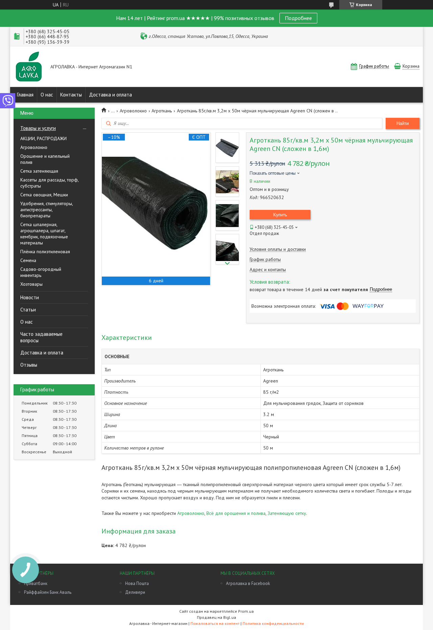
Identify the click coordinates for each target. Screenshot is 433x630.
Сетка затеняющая (39, 171)
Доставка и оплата (110, 94)
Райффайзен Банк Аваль (47, 592)
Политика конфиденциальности (273, 623)
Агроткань (162, 111)
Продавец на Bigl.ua (216, 617)
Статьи (28, 309)
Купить (280, 215)
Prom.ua (246, 611)
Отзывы (28, 365)
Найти (402, 123)
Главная (25, 94)
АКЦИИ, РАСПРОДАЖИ (43, 138)
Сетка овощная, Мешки (44, 195)
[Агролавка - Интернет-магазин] (29, 67)
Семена (28, 260)
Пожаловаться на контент (215, 623)
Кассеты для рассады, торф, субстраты (49, 183)
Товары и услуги (38, 128)
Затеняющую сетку (287, 513)
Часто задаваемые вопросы (41, 337)
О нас (47, 94)
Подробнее (298, 18)
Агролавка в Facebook (248, 583)
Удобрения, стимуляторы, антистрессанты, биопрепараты (46, 209)
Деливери (135, 592)
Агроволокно (33, 147)
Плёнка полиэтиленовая (45, 251)
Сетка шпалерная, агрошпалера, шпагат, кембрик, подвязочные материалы (44, 233)
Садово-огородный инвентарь (40, 272)
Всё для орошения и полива (236, 513)
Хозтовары (31, 284)
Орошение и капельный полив (45, 159)
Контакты (71, 94)
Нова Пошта (137, 583)
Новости (29, 297)
